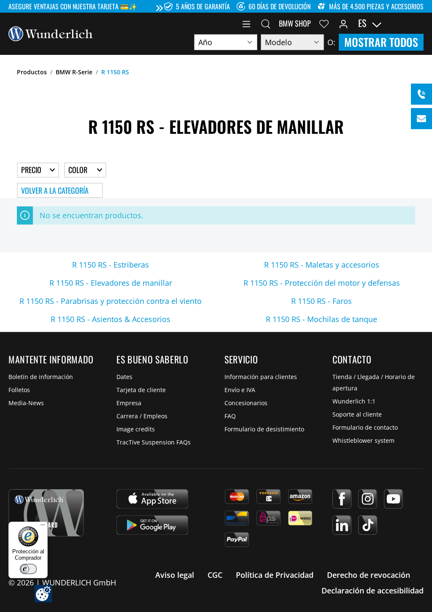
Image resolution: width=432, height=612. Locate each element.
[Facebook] (341, 499)
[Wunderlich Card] (46, 512)
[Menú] (246, 23)
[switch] (28, 569)
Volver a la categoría (55, 190)
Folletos (19, 390)
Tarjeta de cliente (141, 390)
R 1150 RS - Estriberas (110, 265)
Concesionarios (245, 403)
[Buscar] (265, 23)
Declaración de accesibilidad (372, 590)
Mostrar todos (381, 42)
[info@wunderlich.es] (421, 118)
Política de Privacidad (274, 575)
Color (78, 169)
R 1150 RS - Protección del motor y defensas (321, 283)
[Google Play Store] (152, 525)
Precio (32, 169)
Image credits (135, 429)
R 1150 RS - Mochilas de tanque (321, 319)
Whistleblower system (363, 440)
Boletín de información (40, 377)
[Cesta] (418, 23)
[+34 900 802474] (421, 94)
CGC (215, 575)
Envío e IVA (239, 390)
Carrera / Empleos (141, 416)
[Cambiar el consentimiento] (43, 593)
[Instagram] (367, 499)
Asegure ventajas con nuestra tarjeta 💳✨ (72, 6)
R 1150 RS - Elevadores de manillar (110, 283)
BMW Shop (295, 23)
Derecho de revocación (368, 575)
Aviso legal (174, 575)
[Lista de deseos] (324, 23)
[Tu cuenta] (343, 23)
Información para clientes (260, 377)
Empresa (128, 403)
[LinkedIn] (341, 525)
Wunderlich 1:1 (353, 401)
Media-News (26, 403)
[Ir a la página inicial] (50, 33)
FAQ (230, 416)
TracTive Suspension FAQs (153, 442)
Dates (124, 377)
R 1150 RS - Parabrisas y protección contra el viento (110, 301)
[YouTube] (393, 499)
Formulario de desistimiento (264, 429)
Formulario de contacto (365, 427)
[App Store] (152, 499)
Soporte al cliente (357, 414)
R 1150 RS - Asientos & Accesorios (110, 319)
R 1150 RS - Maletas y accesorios (321, 265)
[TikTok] (367, 525)
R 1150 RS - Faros (321, 301)
